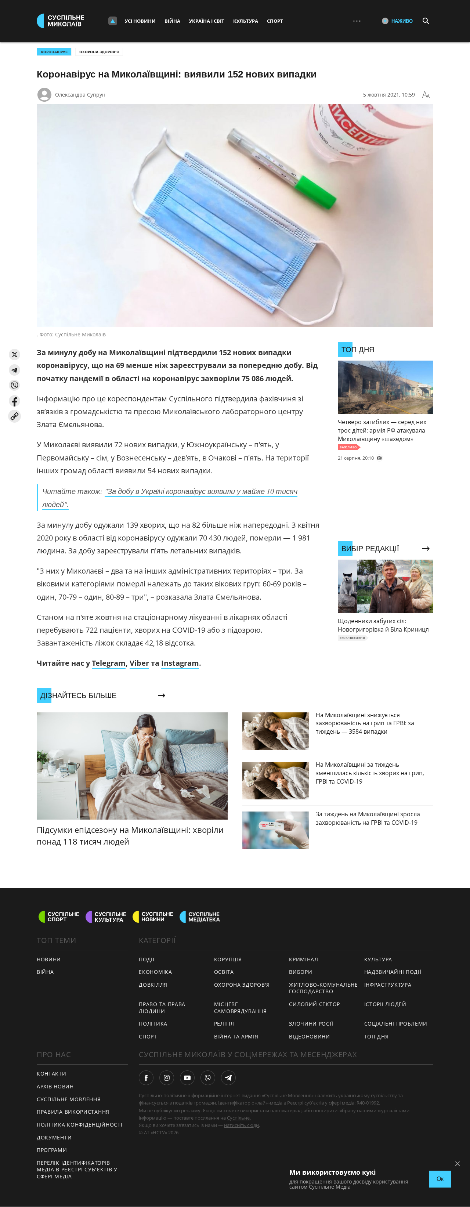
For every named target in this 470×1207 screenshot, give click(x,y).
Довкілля (153, 984)
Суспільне (238, 1117)
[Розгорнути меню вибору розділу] (112, 21)
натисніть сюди (241, 1125)
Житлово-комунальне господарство (323, 988)
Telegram (109, 663)
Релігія (224, 1023)
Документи (54, 1137)
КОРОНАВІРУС (54, 51)
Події (147, 959)
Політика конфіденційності (80, 1124)
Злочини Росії (311, 1023)
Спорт (275, 21)
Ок (440, 1179)
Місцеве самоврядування (240, 1008)
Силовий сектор (314, 1004)
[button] (14, 354)
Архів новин (55, 1086)
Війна (172, 21)
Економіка (155, 971)
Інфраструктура (388, 984)
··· (356, 21)
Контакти (51, 1073)
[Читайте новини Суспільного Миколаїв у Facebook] (146, 1077)
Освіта (224, 971)
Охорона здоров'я (99, 51)
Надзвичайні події (393, 971)
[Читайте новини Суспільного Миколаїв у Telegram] (228, 1077)
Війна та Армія (236, 1036)
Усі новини (140, 21)
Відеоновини (309, 1036)
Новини (49, 959)
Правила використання (73, 1111)
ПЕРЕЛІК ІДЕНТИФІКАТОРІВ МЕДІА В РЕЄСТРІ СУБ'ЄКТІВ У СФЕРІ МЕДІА (77, 1169)
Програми (52, 1149)
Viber (139, 663)
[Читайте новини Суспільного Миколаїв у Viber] (207, 1077)
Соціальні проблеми (396, 1023)
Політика (153, 1023)
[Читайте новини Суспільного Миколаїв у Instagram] (166, 1077)
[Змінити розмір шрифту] (426, 94)
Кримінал (303, 959)
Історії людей (385, 1004)
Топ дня (376, 1036)
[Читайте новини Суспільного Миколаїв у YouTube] (187, 1077)
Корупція (228, 959)
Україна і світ (206, 21)
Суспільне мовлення (69, 1099)
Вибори (300, 971)
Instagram (180, 663)
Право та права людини (162, 1008)
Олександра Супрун (80, 94)
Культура (245, 21)
